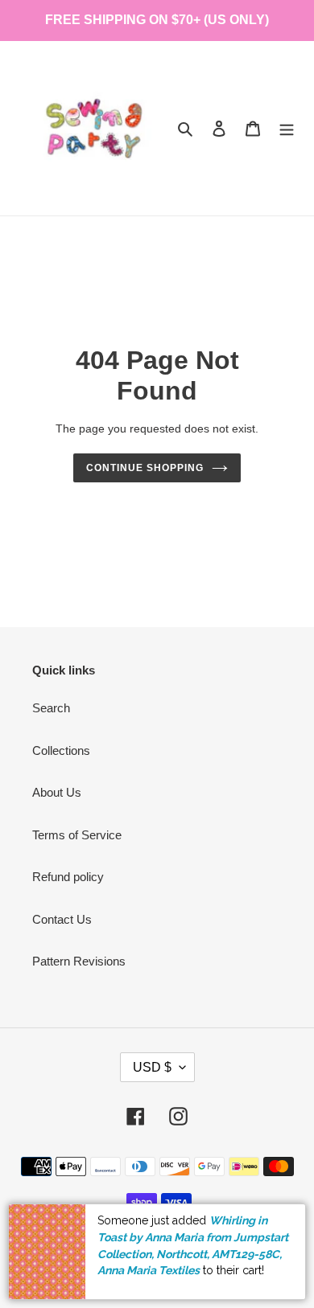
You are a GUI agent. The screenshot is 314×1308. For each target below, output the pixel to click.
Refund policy (68, 877)
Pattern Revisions (79, 961)
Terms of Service (77, 835)
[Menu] (287, 128)
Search (51, 708)
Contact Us (62, 919)
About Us (56, 792)
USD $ (152, 1067)
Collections (61, 750)
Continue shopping (145, 468)
